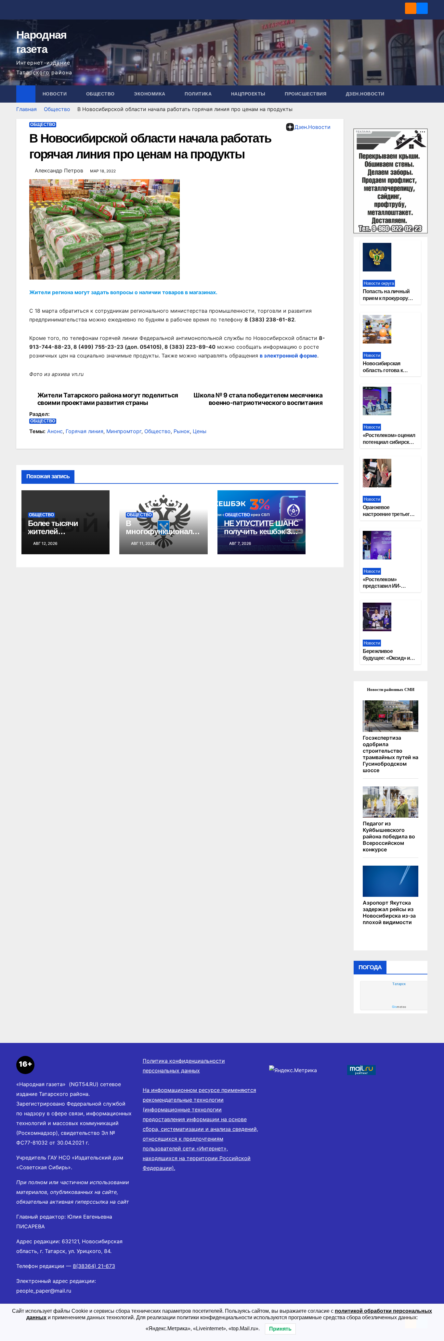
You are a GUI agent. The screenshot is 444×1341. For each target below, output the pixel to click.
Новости (55, 93)
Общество (101, 93)
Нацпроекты (249, 93)
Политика (199, 93)
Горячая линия (84, 431)
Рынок (182, 431)
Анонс (55, 431)
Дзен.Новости (365, 93)
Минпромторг (123, 431)
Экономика (150, 93)
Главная (26, 109)
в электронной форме (288, 355)
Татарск (399, 984)
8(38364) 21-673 (94, 1266)
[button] (423, 94)
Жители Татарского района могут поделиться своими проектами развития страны (107, 399)
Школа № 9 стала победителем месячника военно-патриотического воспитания (257, 399)
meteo (399, 1007)
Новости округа (379, 283)
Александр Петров (59, 170)
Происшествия (306, 93)
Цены (199, 431)
